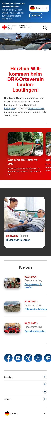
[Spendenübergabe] (12, 328)
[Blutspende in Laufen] (24, 214)
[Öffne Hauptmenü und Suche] (46, 28)
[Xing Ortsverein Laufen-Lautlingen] (28, 358)
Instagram (9, 108)
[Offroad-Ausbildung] (12, 306)
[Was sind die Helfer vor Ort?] (25, 144)
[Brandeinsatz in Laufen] (12, 283)
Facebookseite (36, 108)
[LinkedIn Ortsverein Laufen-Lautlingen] (18, 358)
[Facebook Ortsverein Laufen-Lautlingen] (8, 358)
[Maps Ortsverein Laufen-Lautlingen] (38, 358)
